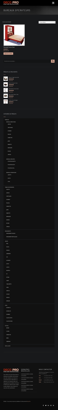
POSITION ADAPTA (11, 161)
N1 (6, 273)
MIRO (7, 338)
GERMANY (8, 253)
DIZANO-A (8, 307)
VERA (7, 287)
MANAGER (10, 147)
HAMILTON (10, 137)
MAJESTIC (10, 144)
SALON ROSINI (9, 321)
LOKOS (7, 267)
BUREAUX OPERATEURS (11, 172)
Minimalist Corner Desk (9, 47)
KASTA (9, 178)
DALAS (7, 246)
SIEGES (6, 241)
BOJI (7, 243)
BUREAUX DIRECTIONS (11, 122)
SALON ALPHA (9, 317)
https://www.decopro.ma (49, 382)
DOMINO (9, 130)
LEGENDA (8, 260)
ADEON (9, 124)
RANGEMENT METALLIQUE (11, 236)
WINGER (8, 301)
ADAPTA (9, 174)
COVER (7, 331)
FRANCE (8, 250)
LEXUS (7, 263)
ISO (7, 257)
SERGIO (9, 154)
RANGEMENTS (8, 231)
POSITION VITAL (11, 168)
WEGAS (8, 297)
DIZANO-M (8, 311)
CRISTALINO (10, 127)
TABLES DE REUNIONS (9, 187)
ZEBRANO (8, 341)
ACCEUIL (6, 325)
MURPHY (8, 270)
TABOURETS (8, 284)
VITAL (9, 181)
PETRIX (7, 277)
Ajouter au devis (8, 53)
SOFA (6, 305)
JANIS (9, 141)
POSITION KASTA (11, 164)
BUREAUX (7, 119)
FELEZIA (9, 134)
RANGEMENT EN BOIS (10, 233)
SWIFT (7, 280)
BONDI (7, 328)
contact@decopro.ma (48, 380)
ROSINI (9, 151)
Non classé (7, 346)
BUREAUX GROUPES (10, 159)
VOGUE (7, 294)
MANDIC (8, 219)
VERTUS (8, 290)
